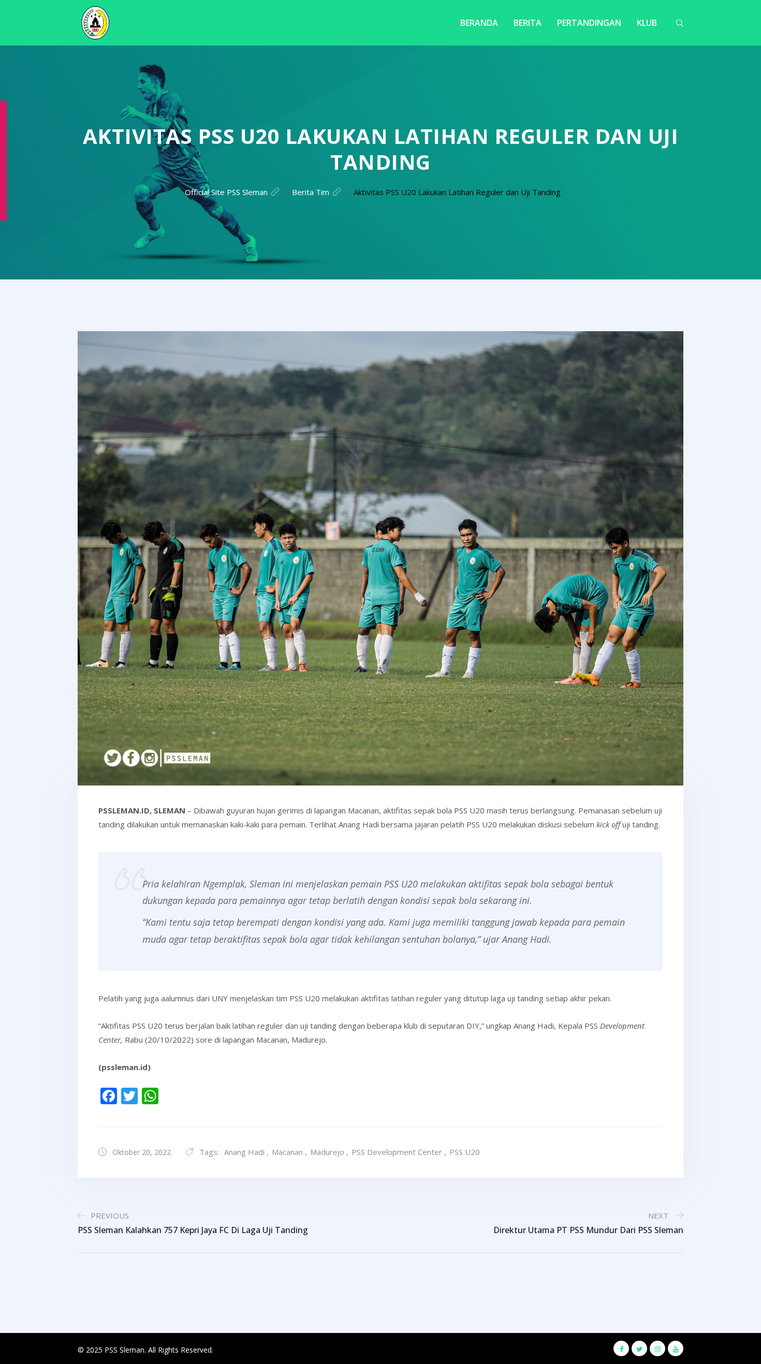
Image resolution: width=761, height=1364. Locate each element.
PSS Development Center (397, 1152)
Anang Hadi (244, 1152)
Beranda (479, 22)
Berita (528, 22)
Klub (647, 22)
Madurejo (327, 1152)
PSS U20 (464, 1152)
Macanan (287, 1152)
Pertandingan (589, 22)
